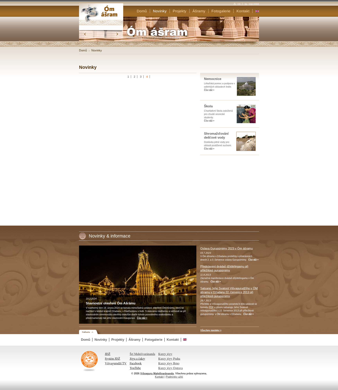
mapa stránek (254, 4)
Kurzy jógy (165, 354)
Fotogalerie (220, 11)
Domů (142, 11)
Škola (208, 106)
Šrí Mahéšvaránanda (142, 354)
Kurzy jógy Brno (168, 363)
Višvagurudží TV (116, 363)
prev (85, 34)
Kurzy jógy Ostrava (170, 368)
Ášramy (198, 11)
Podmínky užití (174, 376)
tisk (238, 4)
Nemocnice (212, 79)
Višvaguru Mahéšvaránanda (157, 373)
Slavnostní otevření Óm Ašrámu (110, 303)
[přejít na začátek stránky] (90, 332)
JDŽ (107, 354)
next (117, 34)
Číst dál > (209, 90)
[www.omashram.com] (257, 11)
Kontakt (242, 11)
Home (101, 14)
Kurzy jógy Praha (169, 358)
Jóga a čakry (137, 358)
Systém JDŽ (112, 358)
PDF (211, 307)
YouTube (135, 368)
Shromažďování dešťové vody (216, 135)
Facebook (136, 363)
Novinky (160, 11)
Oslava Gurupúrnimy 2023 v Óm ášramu (226, 248)
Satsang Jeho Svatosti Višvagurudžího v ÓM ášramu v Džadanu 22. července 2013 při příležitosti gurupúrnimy (229, 292)
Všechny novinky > (210, 330)
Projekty (179, 11)
